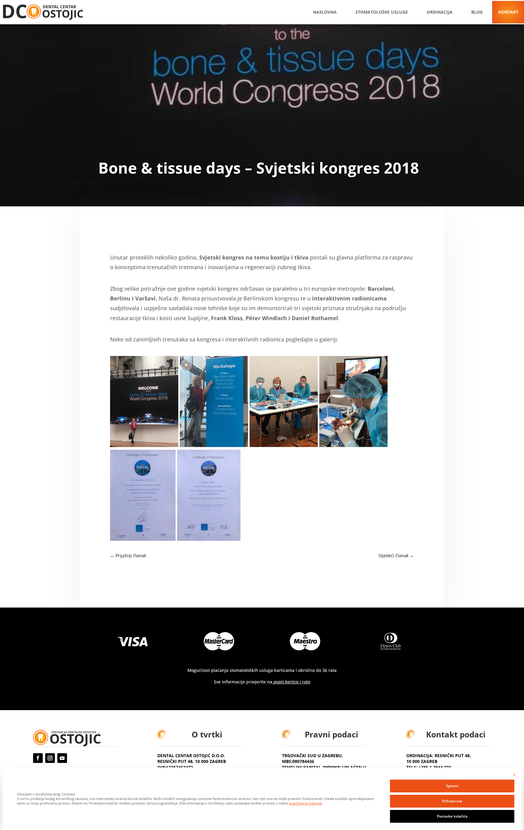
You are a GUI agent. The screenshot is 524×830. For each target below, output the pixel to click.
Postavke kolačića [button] (452, 816)
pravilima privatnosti (305, 803)
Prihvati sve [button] (452, 801)
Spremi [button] (452, 785)
